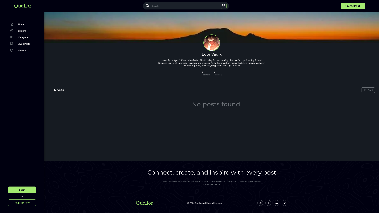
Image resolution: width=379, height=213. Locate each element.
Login (22, 189)
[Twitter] (285, 203)
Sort (370, 90)
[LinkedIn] (276, 203)
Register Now (22, 202)
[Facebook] (268, 203)
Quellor (22, 6)
